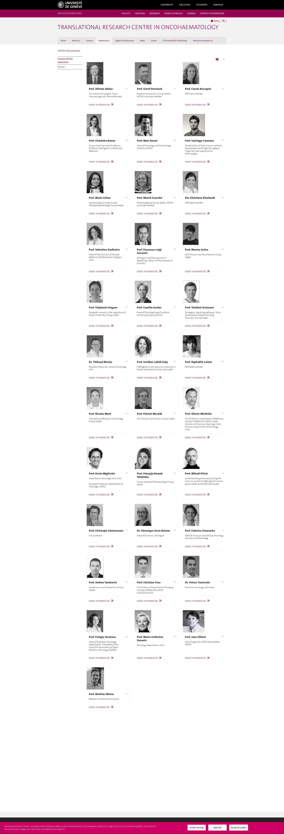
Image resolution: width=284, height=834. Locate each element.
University (167, 4)
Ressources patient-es (203, 40)
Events (154, 40)
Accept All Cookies (238, 827)
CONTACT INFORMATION (212, 13)
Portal (216, 20)
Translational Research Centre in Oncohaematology (138, 27)
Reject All (217, 827)
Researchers (104, 40)
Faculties (184, 4)
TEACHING (140, 13)
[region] (142, 828)
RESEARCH (155, 13)
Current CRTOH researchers (65, 60)
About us (76, 40)
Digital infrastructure (124, 40)
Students (202, 4)
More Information (99, 104)
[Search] (223, 21)
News (142, 40)
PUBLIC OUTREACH (173, 13)
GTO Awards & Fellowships (175, 40)
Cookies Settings (196, 827)
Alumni (61, 66)
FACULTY (126, 13)
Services (218, 4)
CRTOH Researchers (69, 51)
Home (63, 40)
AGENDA (191, 13)
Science (89, 40)
